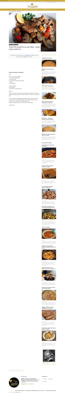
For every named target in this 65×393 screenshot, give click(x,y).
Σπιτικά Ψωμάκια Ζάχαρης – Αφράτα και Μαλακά (47, 187)
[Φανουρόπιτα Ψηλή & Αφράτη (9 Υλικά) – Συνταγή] (49, 128)
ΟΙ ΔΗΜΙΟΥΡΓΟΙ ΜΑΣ (45, 9)
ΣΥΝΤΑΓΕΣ (17, 9)
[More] (26, 111)
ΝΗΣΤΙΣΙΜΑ (32, 9)
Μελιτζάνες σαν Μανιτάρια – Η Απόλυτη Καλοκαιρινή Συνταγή (48, 207)
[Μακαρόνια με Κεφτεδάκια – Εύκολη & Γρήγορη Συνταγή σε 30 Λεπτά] (49, 255)
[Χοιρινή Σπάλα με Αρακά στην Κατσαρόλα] (49, 153)
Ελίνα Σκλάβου (44, 84)
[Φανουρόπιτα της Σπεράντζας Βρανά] (49, 63)
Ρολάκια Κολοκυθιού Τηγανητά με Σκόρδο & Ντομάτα (49, 328)
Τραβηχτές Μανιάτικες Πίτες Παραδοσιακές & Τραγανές (48, 308)
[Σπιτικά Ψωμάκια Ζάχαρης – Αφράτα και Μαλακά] (49, 194)
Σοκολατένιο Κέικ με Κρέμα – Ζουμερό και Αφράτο (48, 166)
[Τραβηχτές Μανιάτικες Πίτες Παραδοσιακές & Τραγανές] (49, 315)
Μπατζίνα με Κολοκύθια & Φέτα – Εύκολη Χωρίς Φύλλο (49, 288)
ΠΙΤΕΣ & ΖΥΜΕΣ (26, 9)
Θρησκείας (43, 67)
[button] (55, 9)
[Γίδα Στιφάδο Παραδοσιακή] (49, 80)
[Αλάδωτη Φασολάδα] (49, 234)
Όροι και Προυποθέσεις (19, 390)
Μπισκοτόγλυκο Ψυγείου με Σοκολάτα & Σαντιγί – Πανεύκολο (48, 268)
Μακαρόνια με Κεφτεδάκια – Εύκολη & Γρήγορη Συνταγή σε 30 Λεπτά (49, 247)
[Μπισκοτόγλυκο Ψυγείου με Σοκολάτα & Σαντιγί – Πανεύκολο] (49, 275)
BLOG (40, 9)
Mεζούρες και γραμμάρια (51, 390)
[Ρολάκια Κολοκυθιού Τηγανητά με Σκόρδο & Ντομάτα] (49, 336)
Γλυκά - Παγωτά (44, 281)
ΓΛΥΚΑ (22, 9)
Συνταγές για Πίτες (44, 117)
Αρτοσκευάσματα (44, 200)
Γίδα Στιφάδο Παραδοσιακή (47, 85)
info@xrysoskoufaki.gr (30, 383)
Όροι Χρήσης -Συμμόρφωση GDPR (31, 390)
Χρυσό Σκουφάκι (12, 392)
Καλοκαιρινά (43, 220)
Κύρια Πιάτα (14, 11)
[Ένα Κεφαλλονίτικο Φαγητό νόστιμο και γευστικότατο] (49, 95)
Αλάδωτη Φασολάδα (46, 227)
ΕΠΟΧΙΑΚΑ (36, 9)
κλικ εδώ (27, 55)
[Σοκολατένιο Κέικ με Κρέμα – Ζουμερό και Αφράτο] (49, 173)
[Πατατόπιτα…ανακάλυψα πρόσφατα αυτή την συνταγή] (49, 112)
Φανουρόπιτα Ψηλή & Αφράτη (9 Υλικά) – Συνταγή (48, 135)
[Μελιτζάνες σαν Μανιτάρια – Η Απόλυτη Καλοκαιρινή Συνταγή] (49, 214)
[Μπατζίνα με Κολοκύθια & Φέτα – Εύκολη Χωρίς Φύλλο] (49, 295)
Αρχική (10, 11)
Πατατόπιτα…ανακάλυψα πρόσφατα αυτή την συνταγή (47, 119)
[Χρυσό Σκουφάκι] (32, 5)
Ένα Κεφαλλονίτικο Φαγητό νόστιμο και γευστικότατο (47, 102)
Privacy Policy (42, 390)
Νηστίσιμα (43, 240)
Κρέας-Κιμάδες (16, 44)
